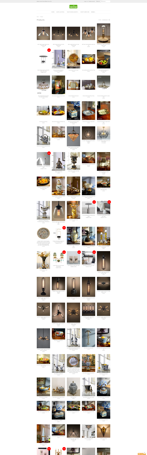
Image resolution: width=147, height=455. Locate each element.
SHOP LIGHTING (60, 12)
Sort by (99, 19)
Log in (85, 1)
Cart (99, 1)
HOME (52, 12)
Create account (92, 1)
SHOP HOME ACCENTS (72, 12)
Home (38, 16)
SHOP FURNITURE (85, 12)
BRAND (93, 12)
